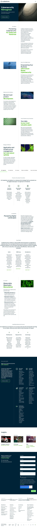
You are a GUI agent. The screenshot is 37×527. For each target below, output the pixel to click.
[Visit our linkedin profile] (23, 525)
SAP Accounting (12, 514)
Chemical (11, 506)
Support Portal (10, 525)
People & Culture (29, 514)
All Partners (20, 506)
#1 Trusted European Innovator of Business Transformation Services (30, 508)
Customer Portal (29, 510)
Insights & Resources (30, 515)
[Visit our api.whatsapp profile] (21, 525)
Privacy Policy (13, 525)
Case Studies (29, 516)
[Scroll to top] (35, 524)
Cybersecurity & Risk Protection (4, 512)
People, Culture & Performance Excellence (3, 509)
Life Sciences (12, 509)
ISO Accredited (29, 511)
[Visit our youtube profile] (33, 525)
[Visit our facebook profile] (28, 525)
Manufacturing (12, 510)
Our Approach (3, 170)
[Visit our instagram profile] (30, 525)
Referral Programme (30, 513)
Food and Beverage (13, 507)
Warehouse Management (12, 516)
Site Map (18, 525)
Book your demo (5, 16)
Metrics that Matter (24, 170)
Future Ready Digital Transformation (4, 514)
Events (28, 518)
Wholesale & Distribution (12, 518)
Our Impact (17, 170)
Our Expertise (10, 170)
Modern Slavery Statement (29, 520)
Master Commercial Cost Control (4, 507)
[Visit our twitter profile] (26, 525)
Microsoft (19, 507)
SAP (19, 509)
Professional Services (13, 511)
